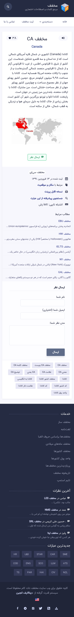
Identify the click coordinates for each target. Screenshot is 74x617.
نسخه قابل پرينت (54, 192)
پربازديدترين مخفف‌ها (58, 466)
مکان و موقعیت (45, 185)
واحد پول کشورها (60, 459)
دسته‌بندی (47, 22)
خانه (65, 22)
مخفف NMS (51, 510)
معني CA (63, 372)
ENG (28, 563)
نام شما (60, 297)
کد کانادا (43, 386)
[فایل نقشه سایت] (57, 608)
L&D (27, 554)
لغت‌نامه (65, 429)
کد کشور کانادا (60, 386)
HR (15, 554)
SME (65, 554)
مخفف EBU (38, 223)
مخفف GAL (38, 274)
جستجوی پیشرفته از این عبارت (47, 198)
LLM (53, 563)
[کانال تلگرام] (25, 608)
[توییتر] (41, 608)
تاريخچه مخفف (61, 473)
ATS (65, 563)
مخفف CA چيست (42, 365)
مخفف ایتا (53, 533)
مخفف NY (39, 262)
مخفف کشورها (62, 451)
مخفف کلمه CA (20, 365)
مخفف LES (50, 498)
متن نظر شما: (57, 323)
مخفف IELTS (39, 249)
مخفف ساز (64, 422)
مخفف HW (37, 236)
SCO (40, 563)
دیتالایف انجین (24, 593)
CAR (52, 554)
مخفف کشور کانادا (47, 379)
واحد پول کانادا (60, 393)
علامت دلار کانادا (25, 386)
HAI (42, 572)
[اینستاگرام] (33, 608)
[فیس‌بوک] (18, 608)
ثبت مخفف (28, 22)
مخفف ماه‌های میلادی (58, 444)
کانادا (64, 379)
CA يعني (31, 372)
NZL (65, 572)
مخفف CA (62, 365)
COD (15, 563)
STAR (39, 554)
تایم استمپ (63, 480)
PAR (29, 572)
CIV (53, 572)
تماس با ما (9, 22)
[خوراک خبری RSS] (49, 608)
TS (18, 572)
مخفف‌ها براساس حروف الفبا (54, 437)
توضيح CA (15, 372)
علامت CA (46, 372)
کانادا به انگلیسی (24, 379)
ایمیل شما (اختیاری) (53, 310)
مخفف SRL (35, 522)
